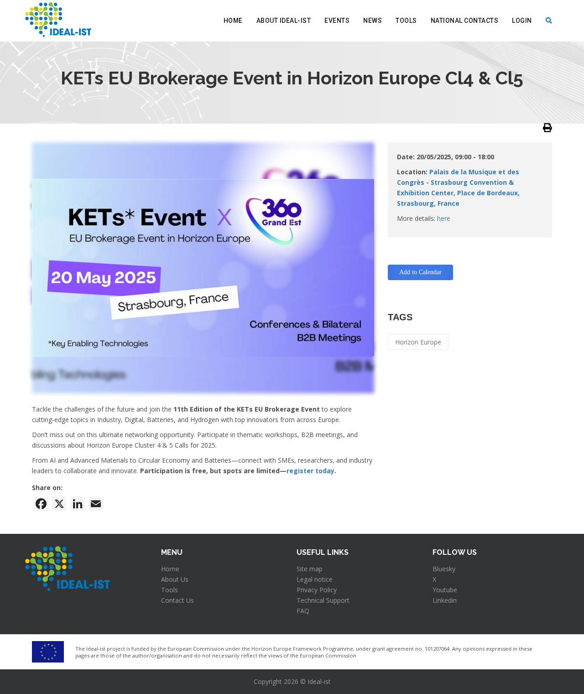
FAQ (303, 610)
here (443, 218)
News (372, 20)
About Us (174, 579)
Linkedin (445, 600)
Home (233, 20)
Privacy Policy (317, 589)
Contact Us (177, 600)
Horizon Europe (418, 342)
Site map (310, 568)
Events (336, 20)
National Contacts (465, 20)
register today (310, 470)
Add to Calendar (420, 272)
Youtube (445, 589)
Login (522, 20)
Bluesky (444, 568)
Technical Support (323, 600)
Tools (406, 20)
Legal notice (315, 579)
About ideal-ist (283, 20)
